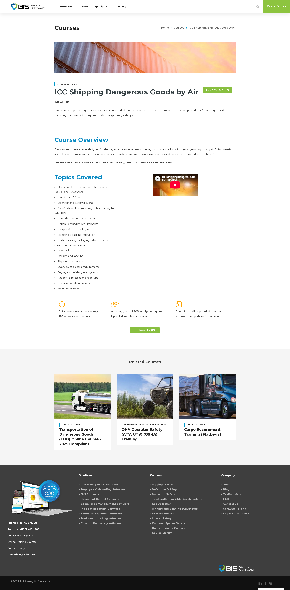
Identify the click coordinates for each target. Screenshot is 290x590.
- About (226, 484)
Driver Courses (72, 424)
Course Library (16, 548)
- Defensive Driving (163, 489)
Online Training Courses (22, 541)
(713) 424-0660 (27, 522)
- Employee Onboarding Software (102, 489)
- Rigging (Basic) (161, 484)
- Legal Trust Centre (235, 513)
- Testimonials (231, 494)
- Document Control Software (99, 499)
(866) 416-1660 (29, 529)
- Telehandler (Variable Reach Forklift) (176, 499)
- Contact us (229, 504)
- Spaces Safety (161, 518)
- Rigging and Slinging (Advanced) (174, 508)
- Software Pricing (233, 508)
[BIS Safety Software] (28, 6)
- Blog (225, 489)
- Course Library (161, 533)
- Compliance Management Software (104, 504)
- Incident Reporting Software (99, 508)
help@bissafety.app (20, 535)
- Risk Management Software (99, 484)
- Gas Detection (161, 504)
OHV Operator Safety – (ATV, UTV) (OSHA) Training (143, 434)
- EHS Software (89, 494)
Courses (179, 27)
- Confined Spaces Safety (167, 523)
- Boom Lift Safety (162, 494)
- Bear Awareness (162, 513)
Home (165, 27)
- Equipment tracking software (100, 518)
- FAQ (225, 499)
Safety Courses (156, 424)
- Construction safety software (100, 523)
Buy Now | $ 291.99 (217, 90)
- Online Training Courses (167, 528)
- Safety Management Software (100, 513)
